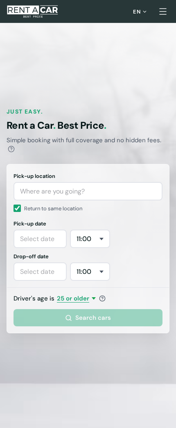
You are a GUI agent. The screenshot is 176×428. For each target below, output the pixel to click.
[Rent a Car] (33, 11)
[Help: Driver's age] (102, 298)
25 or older (73, 298)
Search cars (93, 318)
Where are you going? (52, 191)
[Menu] (162, 11)
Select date (37, 238)
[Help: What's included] (11, 149)
